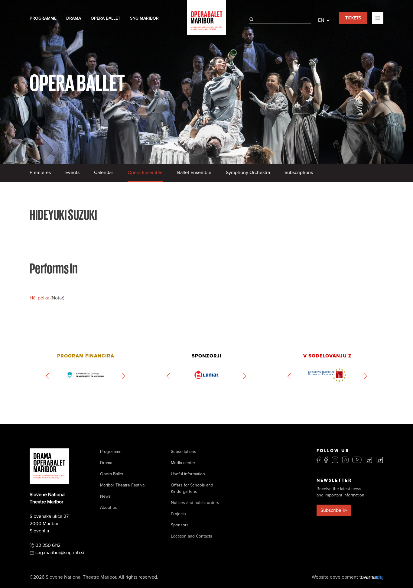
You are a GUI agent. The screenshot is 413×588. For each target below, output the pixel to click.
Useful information (188, 474)
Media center (183, 462)
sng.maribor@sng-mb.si (59, 553)
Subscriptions (299, 173)
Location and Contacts (191, 536)
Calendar (103, 173)
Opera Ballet (105, 18)
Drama (73, 18)
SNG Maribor (144, 18)
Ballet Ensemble (194, 173)
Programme (43, 18)
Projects (178, 513)
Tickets (353, 18)
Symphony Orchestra (248, 173)
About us (108, 507)
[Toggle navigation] (377, 18)
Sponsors (180, 525)
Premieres (40, 173)
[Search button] (251, 19)
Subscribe (330, 510)
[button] (47, 376)
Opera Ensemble (145, 173)
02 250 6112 (47, 545)
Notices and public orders (195, 502)
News (105, 496)
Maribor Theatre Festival (122, 485)
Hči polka (40, 298)
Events (72, 173)
